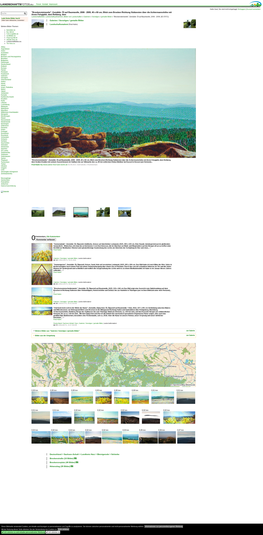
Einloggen (241, 9)
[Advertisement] (81, 36)
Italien (3, 89)
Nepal (3, 118)
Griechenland (6, 80)
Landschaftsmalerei (59, 24)
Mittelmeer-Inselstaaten (9, 112)
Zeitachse (4, 184)
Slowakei (4, 145)
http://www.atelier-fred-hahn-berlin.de (54, 165)
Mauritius (4, 110)
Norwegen (5, 124)
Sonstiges (95, 17)
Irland (3, 83)
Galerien (87, 17)
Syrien (3, 158)
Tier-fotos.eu (10, 43)
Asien (3, 51)
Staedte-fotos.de (11, 39)
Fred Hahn (36, 165)
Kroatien (4, 99)
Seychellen (5, 143)
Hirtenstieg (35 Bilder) (60, 466)
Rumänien (5, 133)
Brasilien (4, 58)
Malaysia (4, 106)
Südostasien (5, 156)
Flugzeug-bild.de (11, 38)
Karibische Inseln (7, 97)
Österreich (5, 126)
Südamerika (5, 152)
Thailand (4, 160)
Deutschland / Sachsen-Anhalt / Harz (65, 323)
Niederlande (5, 122)
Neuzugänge (6, 178)
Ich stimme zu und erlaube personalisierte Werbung (23, 532)
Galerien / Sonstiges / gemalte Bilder (67, 20)
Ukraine (4, 166)
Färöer (3, 70)
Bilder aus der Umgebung (45, 336)
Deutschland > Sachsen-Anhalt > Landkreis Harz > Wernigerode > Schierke (84, 454)
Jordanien (4, 93)
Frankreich (5, 74)
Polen (3, 129)
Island (3, 85)
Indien (3, 81)
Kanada (4, 95)
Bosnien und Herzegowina (11, 57)
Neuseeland (5, 120)
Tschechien (5, 162)
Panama (4, 128)
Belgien (4, 55)
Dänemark (5, 62)
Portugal (4, 131)
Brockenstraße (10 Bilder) (62, 458)
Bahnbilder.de (10, 30)
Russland (4, 135)
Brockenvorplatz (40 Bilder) (62, 462)
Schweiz (4, 139)
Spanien (4, 149)
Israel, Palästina (7, 87)
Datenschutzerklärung (8, 186)
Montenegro (5, 116)
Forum (38, 4)
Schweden (5, 137)
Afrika (3, 47)
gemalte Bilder (106, 17)
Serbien (4, 141)
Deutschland (5, 64)
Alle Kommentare (53, 236)
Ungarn (4, 168)
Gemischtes (5, 180)
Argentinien (5, 49)
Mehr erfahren (63, 529)
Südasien (4, 154)
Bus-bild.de (10, 32)
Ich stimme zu (53, 532)
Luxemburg (5, 105)
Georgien (4, 78)
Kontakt (45, 4)
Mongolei (4, 114)
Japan (3, 91)
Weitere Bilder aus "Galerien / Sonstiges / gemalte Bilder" (57, 331)
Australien (4, 53)
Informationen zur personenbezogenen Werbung (164, 526)
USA (2, 170)
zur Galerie (190, 331)
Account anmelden (254, 9)
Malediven (5, 108)
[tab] (114, 331)
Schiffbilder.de (11, 36)
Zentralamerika (6, 174)
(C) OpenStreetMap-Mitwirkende (182, 385)
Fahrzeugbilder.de (12, 34)
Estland (4, 66)
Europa (3, 68)
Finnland (4, 72)
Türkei (3, 164)
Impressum (53, 4)
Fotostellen (5, 182)
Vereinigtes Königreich (9, 172)
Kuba (3, 101)
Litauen (4, 103)
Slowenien (5, 147)
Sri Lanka (4, 151)
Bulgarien (4, 60)
